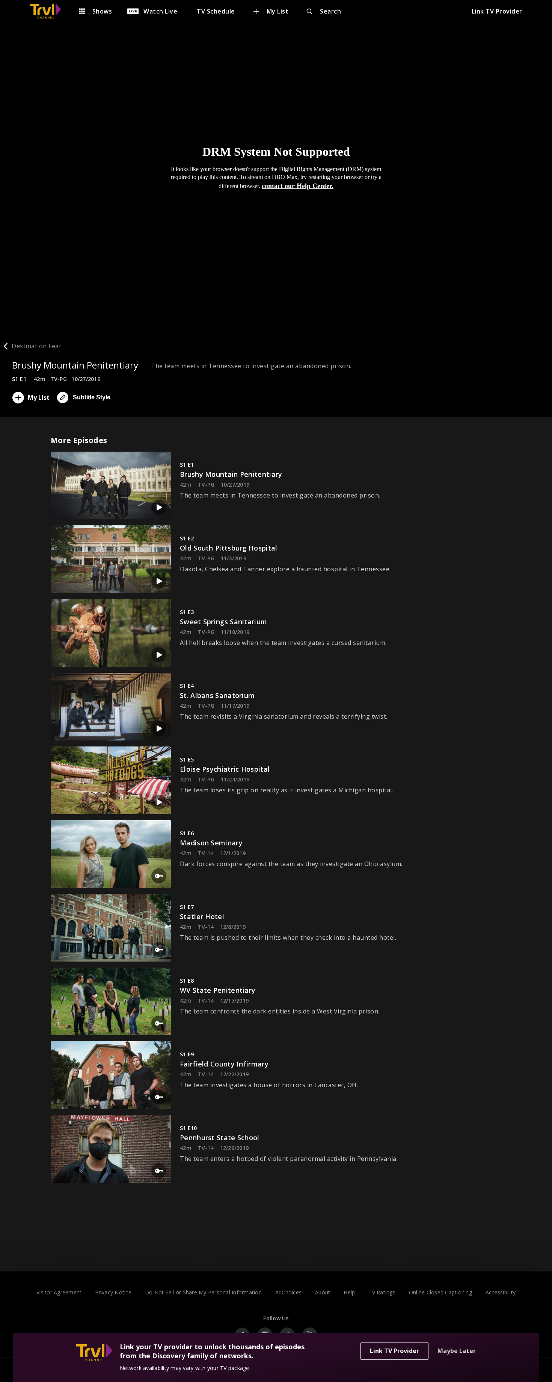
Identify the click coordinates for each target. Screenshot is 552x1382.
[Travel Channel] (49, 11)
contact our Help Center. (297, 186)
